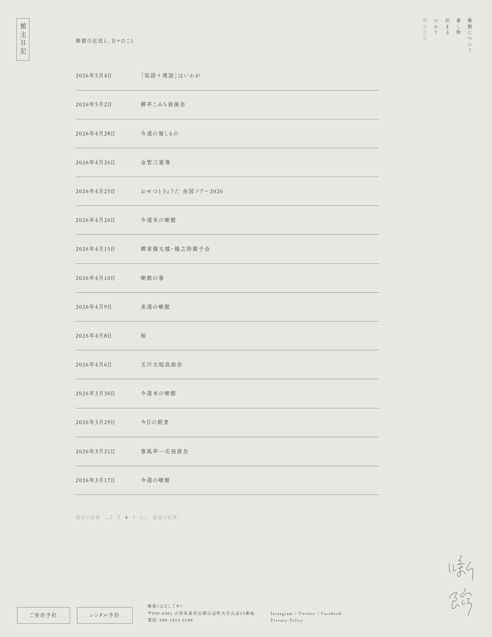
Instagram (282, 613)
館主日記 (425, 30)
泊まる (447, 27)
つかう (436, 27)
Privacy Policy (287, 620)
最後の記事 (165, 517)
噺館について (470, 36)
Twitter (307, 613)
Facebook (331, 613)
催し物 (458, 27)
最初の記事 (88, 517)
